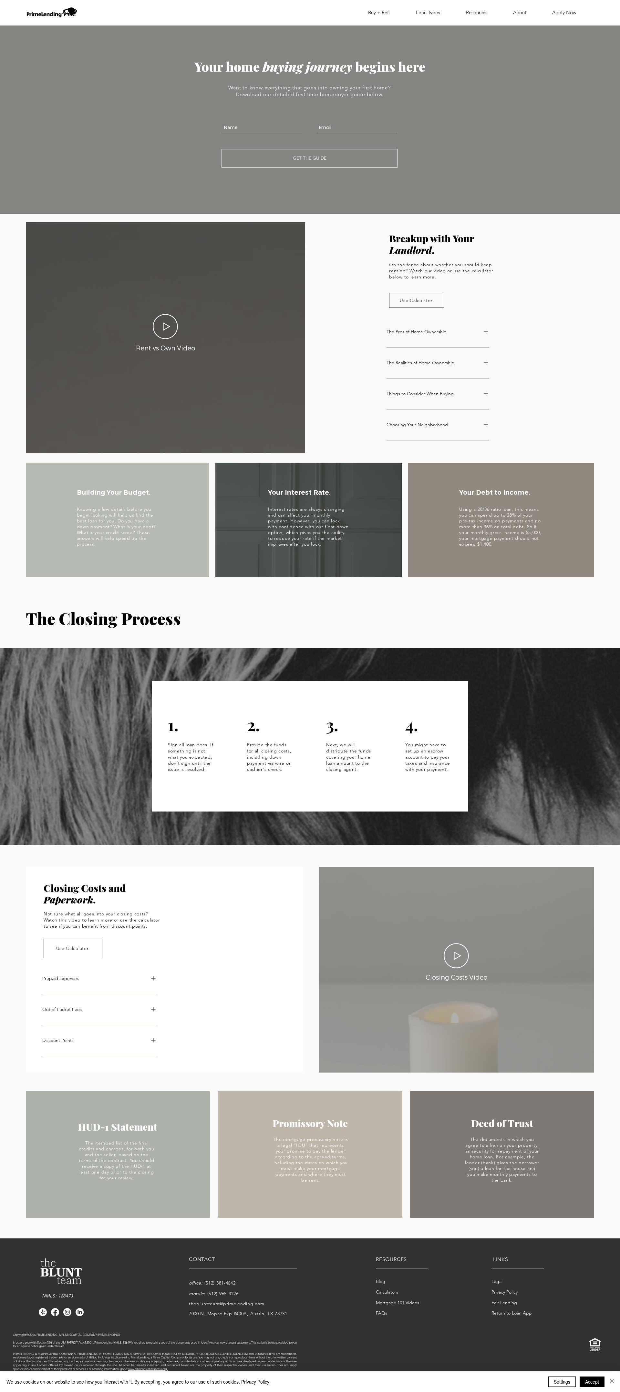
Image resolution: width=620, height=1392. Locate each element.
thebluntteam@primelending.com (226, 1303)
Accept (592, 1381)
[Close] (612, 1382)
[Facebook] (55, 1312)
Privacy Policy (255, 1381)
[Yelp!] (43, 1312)
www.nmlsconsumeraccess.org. (148, 1369)
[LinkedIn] (80, 1312)
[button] (384, 13)
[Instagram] (67, 1312)
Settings (562, 1381)
